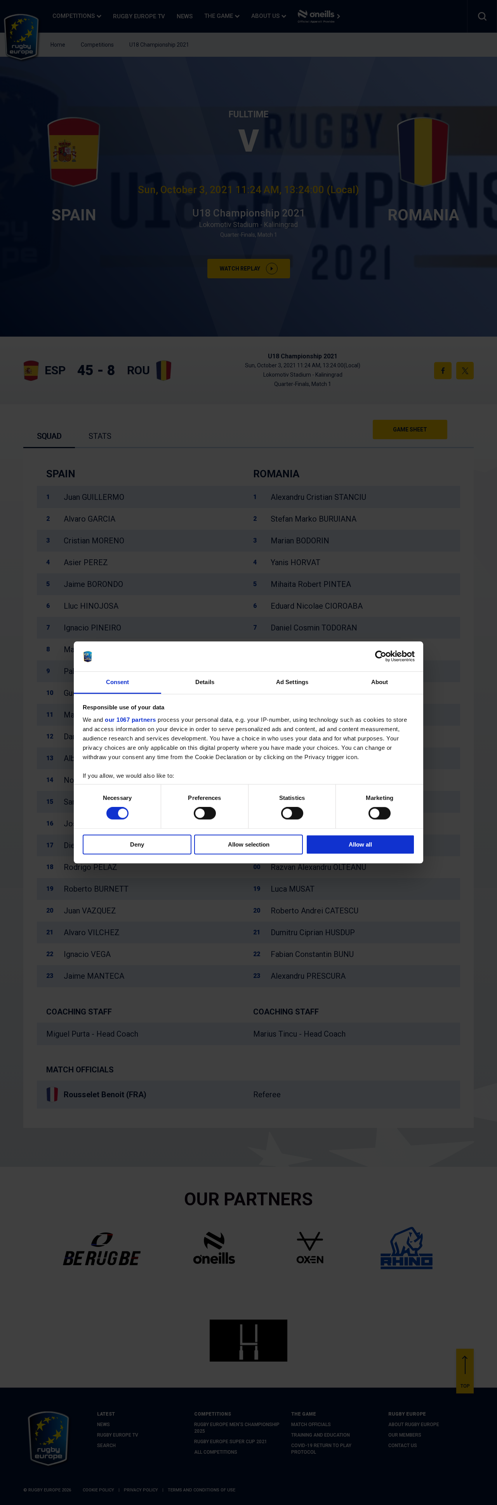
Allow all (360, 844)
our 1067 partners (130, 719)
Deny (137, 844)
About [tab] (379, 682)
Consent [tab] (117, 682)
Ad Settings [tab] (292, 682)
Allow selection (248, 844)
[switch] (205, 813)
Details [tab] (204, 682)
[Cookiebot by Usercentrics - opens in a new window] (381, 656)
